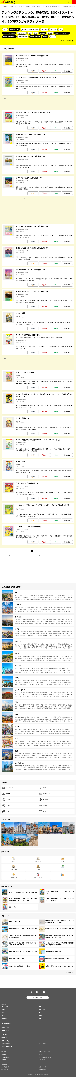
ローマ (56, 595)
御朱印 (35, 33)
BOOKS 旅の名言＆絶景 (9, 36)
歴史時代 (42, 33)
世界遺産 (38, 869)
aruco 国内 (53, 29)
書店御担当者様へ (5, 1057)
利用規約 (3, 1054)
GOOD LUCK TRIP (6, 1047)
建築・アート (38, 861)
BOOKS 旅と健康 (23, 36)
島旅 (30, 33)
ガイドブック (8, 6)
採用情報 (3, 1060)
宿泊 (62, 861)
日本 (44, 811)
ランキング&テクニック (9, 33)
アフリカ (8, 811)
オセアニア (46, 793)
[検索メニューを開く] (68, 2)
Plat (61, 29)
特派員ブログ (5, 1027)
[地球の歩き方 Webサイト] (8, 2)
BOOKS (45, 36)
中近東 (45, 805)
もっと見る (69, 972)
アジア (8, 805)
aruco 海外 (44, 29)
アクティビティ (13, 877)
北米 (44, 788)
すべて (5, 29)
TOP (2, 6)
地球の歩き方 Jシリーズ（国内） (30, 29)
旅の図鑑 (50, 33)
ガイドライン (42, 1054)
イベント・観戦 (13, 869)
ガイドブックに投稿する (45, 1057)
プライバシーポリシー (44, 1051)
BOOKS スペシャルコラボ (62, 33)
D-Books (52, 36)
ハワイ (8, 799)
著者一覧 (4, 1037)
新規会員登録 (6, 1043)
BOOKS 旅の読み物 (35, 36)
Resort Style (21, 33)
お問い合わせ (42, 1060)
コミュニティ (5, 1041)
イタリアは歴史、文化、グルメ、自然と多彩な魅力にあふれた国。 (34, 595)
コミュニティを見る (37, 998)
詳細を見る (67, 71)
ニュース (4, 1034)
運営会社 (3, 1051)
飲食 (13, 861)
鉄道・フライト (38, 877)
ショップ (62, 877)
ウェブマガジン (6, 1024)
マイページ (43, 1043)
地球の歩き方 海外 (14, 29)
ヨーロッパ (9, 788)
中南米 (8, 793)
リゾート (45, 799)
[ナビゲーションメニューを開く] (74, 2)
